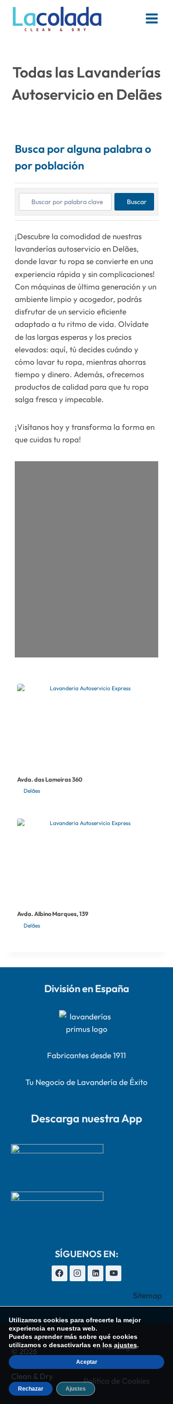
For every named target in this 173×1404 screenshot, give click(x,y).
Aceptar (86, 1362)
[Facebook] (59, 1273)
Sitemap (147, 1295)
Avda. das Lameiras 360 (50, 779)
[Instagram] (77, 1273)
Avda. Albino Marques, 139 (52, 913)
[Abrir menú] (151, 18)
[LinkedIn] (95, 1273)
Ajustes (76, 1389)
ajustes (125, 1345)
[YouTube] (113, 1273)
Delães (32, 790)
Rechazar (30, 1389)
